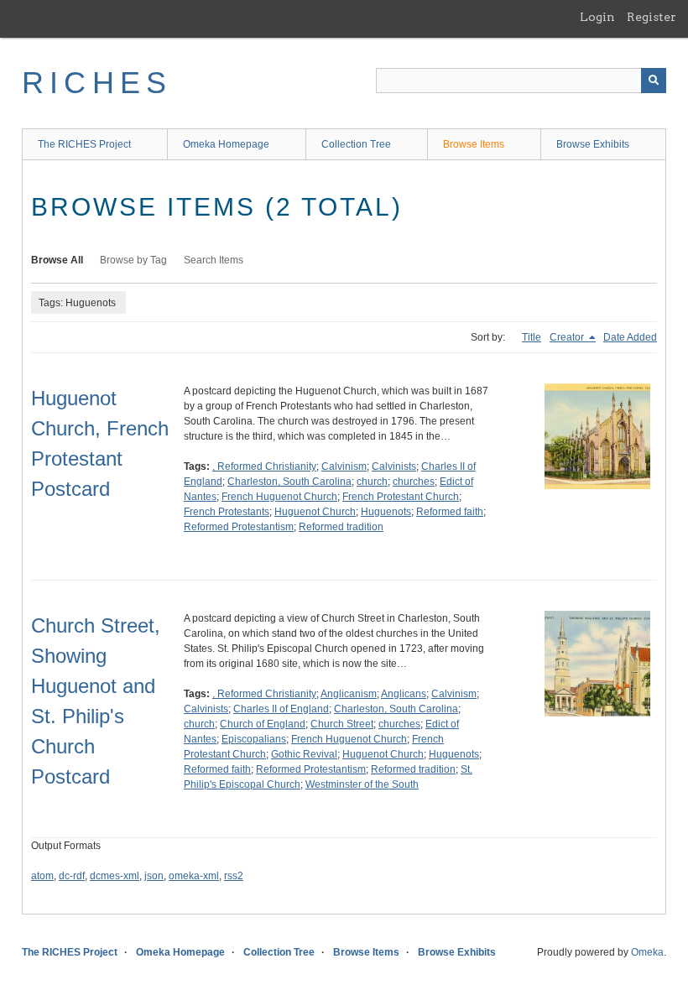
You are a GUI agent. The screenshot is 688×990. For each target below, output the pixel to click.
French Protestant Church (400, 497)
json (154, 876)
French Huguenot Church (279, 497)
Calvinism (344, 466)
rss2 (233, 876)
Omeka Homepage (226, 144)
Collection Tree (356, 144)
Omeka (647, 952)
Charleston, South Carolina (289, 481)
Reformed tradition (341, 527)
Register (651, 16)
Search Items (213, 260)
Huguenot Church (315, 512)
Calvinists (394, 466)
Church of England (262, 724)
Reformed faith (449, 512)
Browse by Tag (133, 260)
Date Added (630, 337)
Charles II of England (281, 709)
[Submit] (653, 80)
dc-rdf (72, 876)
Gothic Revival (304, 754)
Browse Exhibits (592, 144)
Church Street (341, 724)
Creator (568, 337)
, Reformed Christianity (264, 466)
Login (597, 16)
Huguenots (386, 512)
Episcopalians (254, 739)
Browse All (57, 260)
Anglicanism (349, 694)
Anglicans (403, 694)
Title (531, 337)
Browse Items (473, 144)
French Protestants (226, 512)
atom (42, 876)
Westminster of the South (362, 784)
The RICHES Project (84, 144)
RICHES (97, 82)
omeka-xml (194, 876)
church (372, 481)
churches (414, 481)
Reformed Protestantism (239, 527)
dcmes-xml (114, 876)
